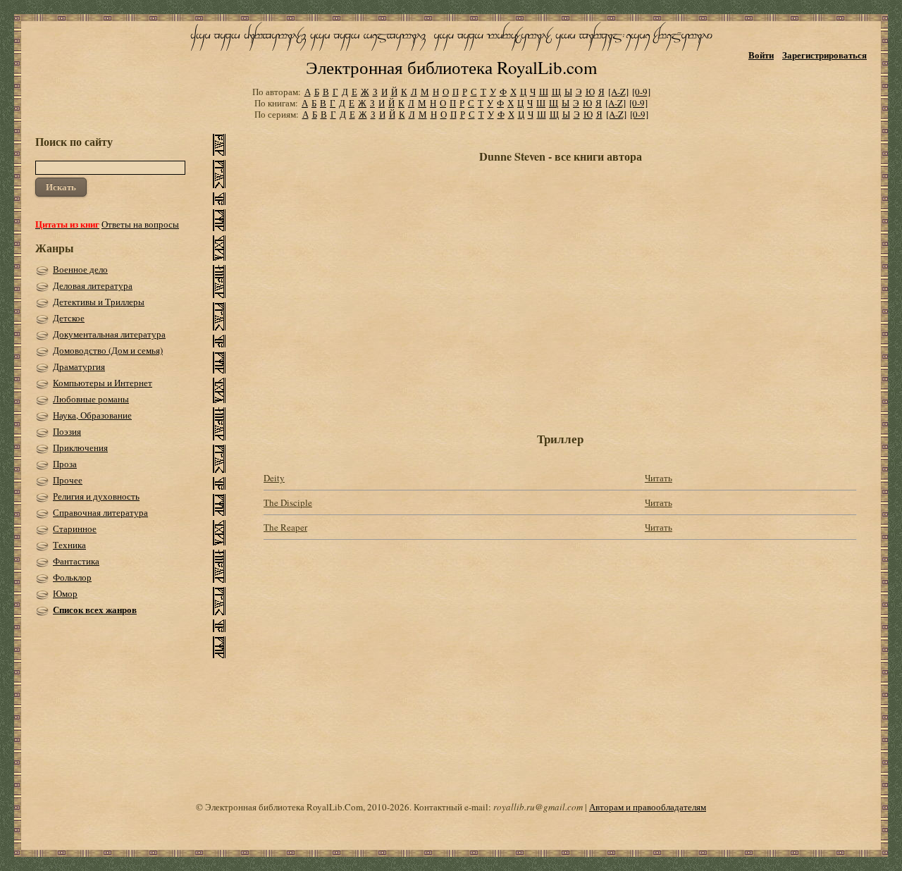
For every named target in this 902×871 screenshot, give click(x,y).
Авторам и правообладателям (647, 807)
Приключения (80, 447)
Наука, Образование (92, 415)
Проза (65, 463)
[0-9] (641, 91)
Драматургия (79, 366)
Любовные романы (91, 399)
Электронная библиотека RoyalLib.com (451, 67)
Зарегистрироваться (824, 54)
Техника (69, 544)
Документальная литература (109, 334)
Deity (274, 477)
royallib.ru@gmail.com (538, 807)
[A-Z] (618, 91)
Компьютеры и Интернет (102, 382)
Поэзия (67, 431)
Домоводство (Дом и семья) (108, 350)
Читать (658, 477)
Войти (761, 54)
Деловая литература (92, 285)
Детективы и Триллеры (98, 301)
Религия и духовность (96, 496)
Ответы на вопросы (140, 224)
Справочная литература (100, 512)
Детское (69, 317)
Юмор (65, 593)
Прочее (67, 480)
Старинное (75, 528)
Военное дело (80, 269)
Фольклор (72, 577)
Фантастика (76, 561)
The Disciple (288, 502)
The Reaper (285, 527)
